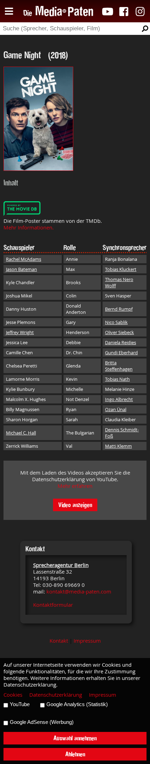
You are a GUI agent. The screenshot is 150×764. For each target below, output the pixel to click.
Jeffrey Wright (20, 332)
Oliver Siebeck (119, 332)
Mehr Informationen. (28, 227)
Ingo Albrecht (119, 399)
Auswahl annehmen (75, 738)
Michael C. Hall (21, 433)
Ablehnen (75, 754)
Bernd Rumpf (119, 309)
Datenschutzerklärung (55, 694)
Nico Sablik (116, 322)
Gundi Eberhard (121, 352)
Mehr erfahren (75, 486)
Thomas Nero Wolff (119, 282)
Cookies (12, 694)
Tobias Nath (117, 379)
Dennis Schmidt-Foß (122, 432)
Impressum (87, 640)
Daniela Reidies (120, 342)
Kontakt (59, 640)
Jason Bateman (21, 269)
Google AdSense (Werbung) (42, 722)
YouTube (20, 704)
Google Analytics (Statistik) (77, 704)
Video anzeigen (75, 504)
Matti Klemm (118, 446)
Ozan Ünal (115, 409)
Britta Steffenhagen (119, 366)
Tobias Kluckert (120, 269)
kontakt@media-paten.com (78, 591)
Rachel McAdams (23, 259)
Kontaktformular (53, 605)
